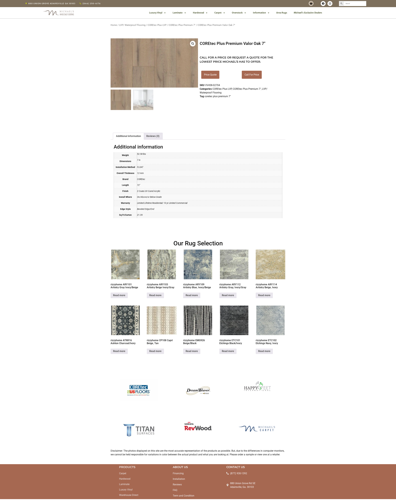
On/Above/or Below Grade (149, 197)
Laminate (178, 12)
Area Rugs (281, 12)
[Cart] (311, 3)
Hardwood (198, 12)
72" (138, 185)
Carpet (217, 12)
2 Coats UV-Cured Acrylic (148, 191)
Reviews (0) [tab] (152, 136)
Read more (119, 295)
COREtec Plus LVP (157, 25)
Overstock (237, 12)
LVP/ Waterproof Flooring (132, 25)
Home (114, 25)
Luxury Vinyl (155, 12)
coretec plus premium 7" (217, 96)
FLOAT (140, 167)
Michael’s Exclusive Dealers (308, 12)
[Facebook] (323, 3)
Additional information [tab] (128, 136)
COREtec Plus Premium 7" (182, 25)
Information (259, 12)
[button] (193, 43)
